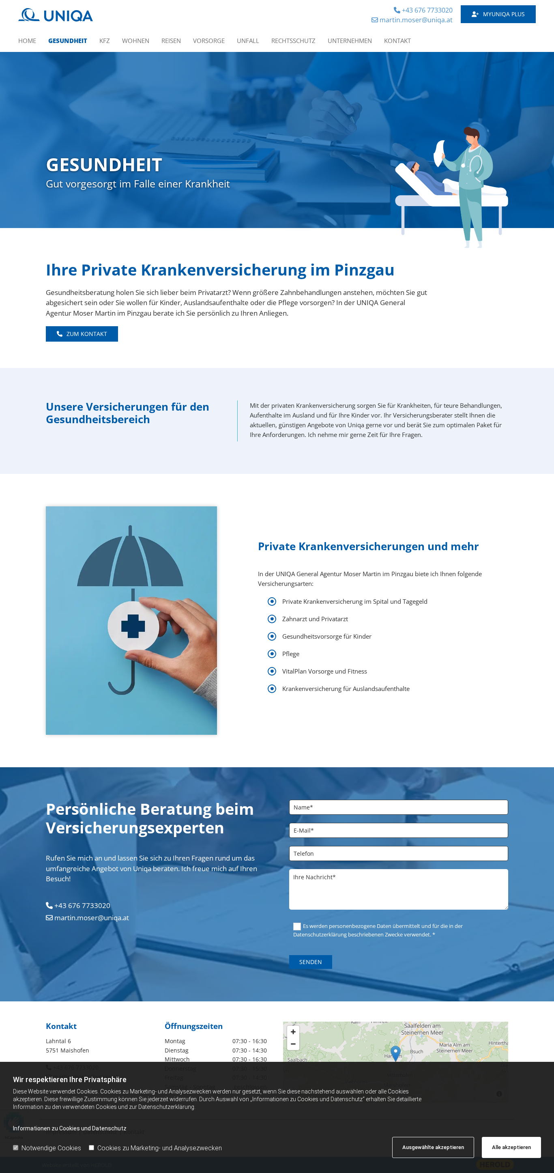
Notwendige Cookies (51, 1148)
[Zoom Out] (293, 1044)
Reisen (171, 41)
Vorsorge (209, 41)
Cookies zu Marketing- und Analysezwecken (159, 1148)
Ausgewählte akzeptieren (433, 1147)
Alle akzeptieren (511, 1147)
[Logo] (78, 15)
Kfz (104, 41)
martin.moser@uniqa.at (412, 19)
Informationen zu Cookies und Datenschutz (70, 1128)
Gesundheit (67, 41)
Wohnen (135, 41)
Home (27, 41)
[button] (498, 14)
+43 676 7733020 (423, 10)
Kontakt (397, 41)
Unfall (248, 41)
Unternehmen (350, 41)
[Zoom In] (293, 1032)
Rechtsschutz (293, 41)
